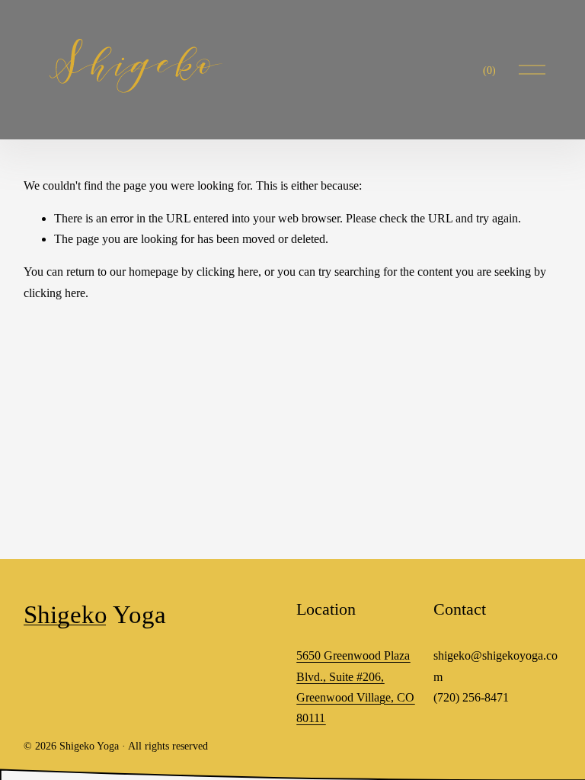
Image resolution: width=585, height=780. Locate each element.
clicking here (227, 271)
